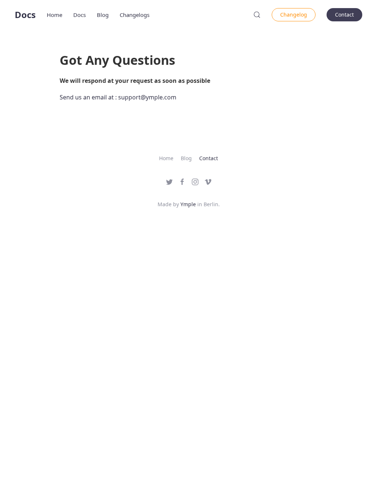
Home (54, 14)
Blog (103, 14)
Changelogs (134, 14)
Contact (344, 14)
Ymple (188, 204)
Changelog (293, 14)
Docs (25, 14)
